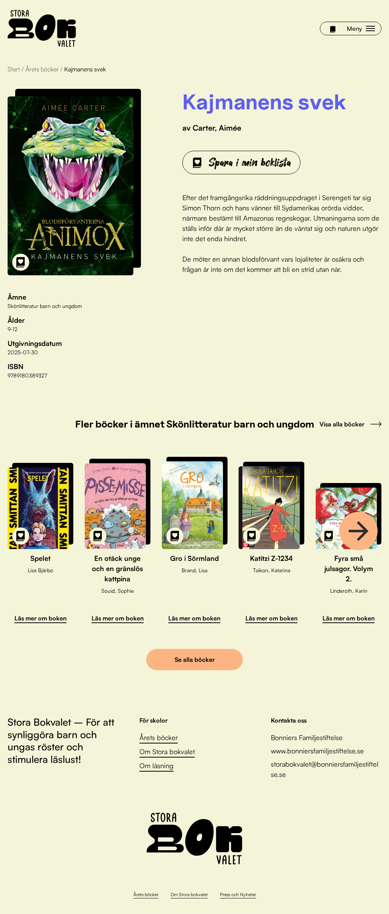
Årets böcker (42, 69)
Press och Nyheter (238, 894)
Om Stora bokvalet (167, 751)
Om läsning (156, 765)
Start (14, 69)
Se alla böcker (195, 659)
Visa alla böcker (341, 424)
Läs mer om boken (40, 618)
